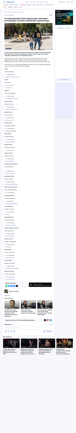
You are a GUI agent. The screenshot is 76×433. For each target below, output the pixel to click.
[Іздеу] (72, 2)
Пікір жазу (49, 331)
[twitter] (17, 286)
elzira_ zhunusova (10, 141)
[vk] (14, 286)
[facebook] (12, 286)
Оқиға (37, 2)
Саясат (27, 2)
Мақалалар (45, 2)
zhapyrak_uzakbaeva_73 (12, 203)
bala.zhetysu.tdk (10, 257)
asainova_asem (10, 120)
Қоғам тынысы (21, 12)
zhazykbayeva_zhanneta (12, 98)
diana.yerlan (9, 87)
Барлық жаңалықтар (12, 12)
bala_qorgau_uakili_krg (11, 184)
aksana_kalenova (10, 173)
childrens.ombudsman (11, 109)
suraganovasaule (10, 236)
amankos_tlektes (10, 279)
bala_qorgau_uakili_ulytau (12, 268)
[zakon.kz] (11, 2)
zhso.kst (8, 214)
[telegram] (9, 286)
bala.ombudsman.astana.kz (13, 77)
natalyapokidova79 (10, 225)
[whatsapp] (6, 286)
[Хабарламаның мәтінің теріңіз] (28, 328)
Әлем (30, 2)
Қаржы (33, 2)
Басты (5, 12)
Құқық (41, 2)
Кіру (52, 324)
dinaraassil (8, 247)
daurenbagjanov (10, 161)
